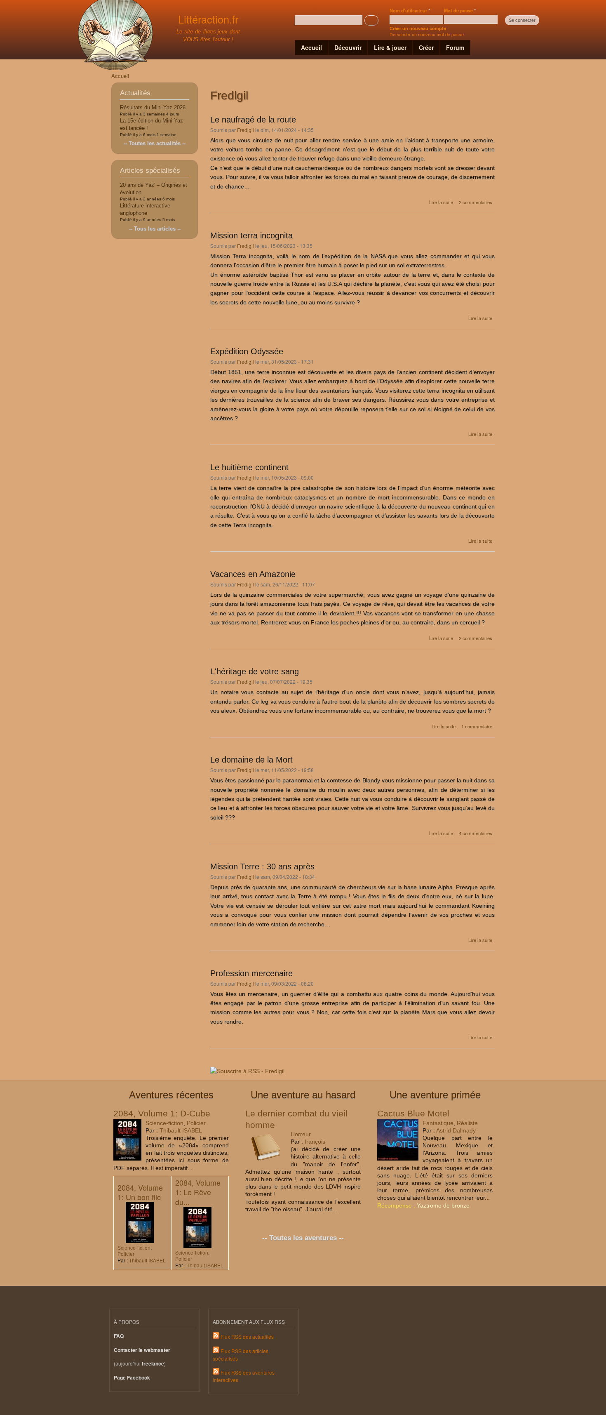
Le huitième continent (249, 467)
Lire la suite (441, 202)
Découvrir (348, 47)
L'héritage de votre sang (254, 671)
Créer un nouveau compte (418, 28)
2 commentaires (475, 202)
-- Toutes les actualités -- (155, 143)
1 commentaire (476, 726)
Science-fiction (164, 1123)
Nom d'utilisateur (410, 10)
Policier (196, 1123)
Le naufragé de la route (253, 119)
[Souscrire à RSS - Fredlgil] (247, 1068)
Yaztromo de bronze (443, 1205)
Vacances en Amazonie (253, 574)
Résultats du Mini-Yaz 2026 (153, 107)
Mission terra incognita (251, 235)
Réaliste (467, 1123)
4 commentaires (475, 833)
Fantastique (438, 1123)
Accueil (311, 47)
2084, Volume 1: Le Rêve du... (198, 1192)
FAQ (119, 1336)
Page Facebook (132, 1377)
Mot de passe (460, 10)
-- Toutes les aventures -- (303, 1238)
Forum (455, 47)
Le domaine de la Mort (251, 759)
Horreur (301, 1134)
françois (315, 1141)
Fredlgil (245, 129)
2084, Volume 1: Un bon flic (140, 1192)
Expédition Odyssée (246, 351)
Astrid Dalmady (456, 1130)
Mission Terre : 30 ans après (262, 866)
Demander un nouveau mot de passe (427, 34)
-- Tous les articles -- (155, 229)
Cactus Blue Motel (413, 1113)
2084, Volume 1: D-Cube (161, 1113)
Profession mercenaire (251, 973)
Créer (426, 47)
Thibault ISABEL (181, 1130)
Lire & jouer (390, 47)
